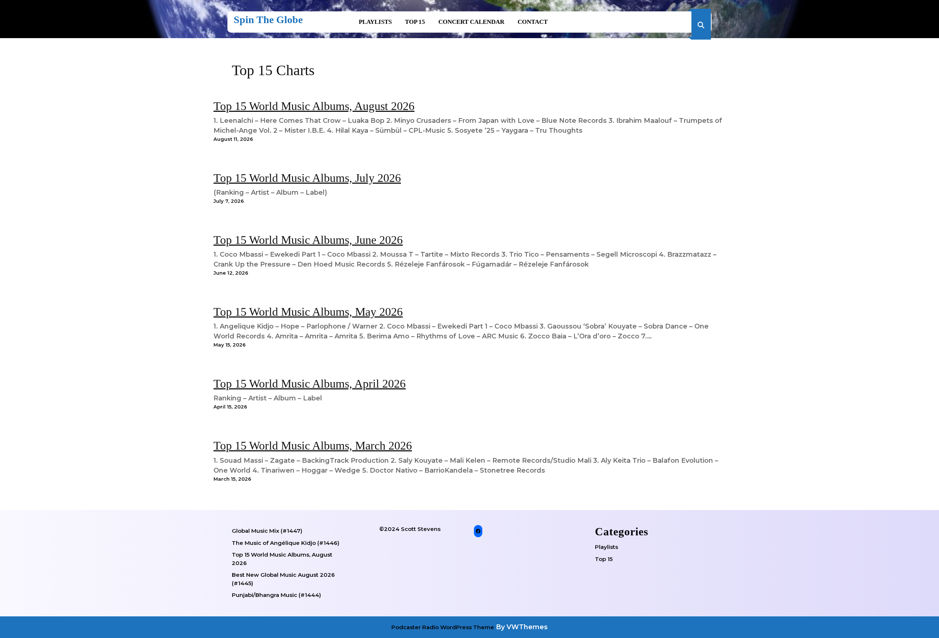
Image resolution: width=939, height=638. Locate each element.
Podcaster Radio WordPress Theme (442, 627)
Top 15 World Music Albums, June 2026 (308, 239)
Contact (533, 21)
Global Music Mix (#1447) (267, 530)
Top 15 (415, 21)
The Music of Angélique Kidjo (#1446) (285, 542)
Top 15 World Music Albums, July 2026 (307, 177)
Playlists (375, 21)
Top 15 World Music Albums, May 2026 (308, 311)
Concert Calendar (471, 21)
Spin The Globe (268, 19)
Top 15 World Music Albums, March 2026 (312, 445)
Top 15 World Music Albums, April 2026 (309, 383)
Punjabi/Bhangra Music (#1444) (276, 594)
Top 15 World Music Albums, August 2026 (313, 106)
